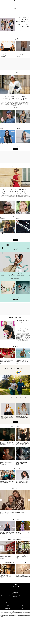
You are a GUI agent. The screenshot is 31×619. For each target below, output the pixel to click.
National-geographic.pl (7, 608)
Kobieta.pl (23, 602)
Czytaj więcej (15, 149)
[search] (29, 0)
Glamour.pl (7, 602)
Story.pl (23, 608)
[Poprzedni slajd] (0, 45)
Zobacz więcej (15, 299)
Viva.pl (22, 605)
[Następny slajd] (29, 45)
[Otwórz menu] (0, 0)
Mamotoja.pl (7, 605)
